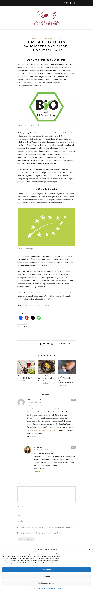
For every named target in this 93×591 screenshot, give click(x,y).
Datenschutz (48, 588)
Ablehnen (46, 576)
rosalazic (66, 344)
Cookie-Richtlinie (37, 588)
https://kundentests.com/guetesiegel (42, 430)
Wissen (57, 38)
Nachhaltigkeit (45, 38)
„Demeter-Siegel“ (33, 277)
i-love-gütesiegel (36, 400)
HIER (49, 305)
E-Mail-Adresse (20, 513)
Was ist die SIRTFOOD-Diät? (24, 377)
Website (20, 521)
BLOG (34, 38)
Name (20, 507)
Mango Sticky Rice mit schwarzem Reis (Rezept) (46, 378)
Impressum (58, 588)
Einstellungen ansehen (46, 583)
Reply (73, 399)
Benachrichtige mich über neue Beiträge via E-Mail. (41, 533)
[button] (89, 549)
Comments (27, 344)
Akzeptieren (46, 570)
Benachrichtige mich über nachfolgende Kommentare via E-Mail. (47, 527)
